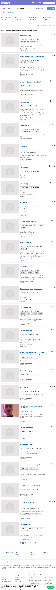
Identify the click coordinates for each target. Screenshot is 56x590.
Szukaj (52, 8)
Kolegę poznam (25, 35)
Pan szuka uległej (26, 371)
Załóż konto (18, 581)
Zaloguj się (17, 579)
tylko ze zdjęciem (51, 25)
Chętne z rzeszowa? (26, 525)
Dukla (30, 554)
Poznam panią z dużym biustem (31, 289)
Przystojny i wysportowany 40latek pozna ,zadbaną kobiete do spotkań (32, 353)
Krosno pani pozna (26, 444)
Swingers (17, 19)
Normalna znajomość (27, 502)
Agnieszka (23, 202)
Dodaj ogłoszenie (19, 577)
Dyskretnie (23, 266)
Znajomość (23, 146)
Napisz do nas (4, 577)
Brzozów (31, 552)
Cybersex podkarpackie (44, 567)
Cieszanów (46, 552)
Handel (45, 19)
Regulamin (3, 579)
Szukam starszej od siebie (28, 222)
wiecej (16, 556)
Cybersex (31, 19)
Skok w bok (18, 17)
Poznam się (24, 167)
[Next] (35, 543)
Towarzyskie (4, 17)
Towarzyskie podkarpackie (8, 565)
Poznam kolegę (25, 307)
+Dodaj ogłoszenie (48, 2)
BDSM (2, 19)
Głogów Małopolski (6, 556)
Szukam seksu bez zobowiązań (30, 82)
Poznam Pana (24, 102)
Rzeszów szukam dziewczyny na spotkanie (31, 406)
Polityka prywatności (6, 581)
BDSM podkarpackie (18, 567)
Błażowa (17, 552)
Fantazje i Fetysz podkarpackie (38, 565)
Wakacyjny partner (48, 17)
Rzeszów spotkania (26, 427)
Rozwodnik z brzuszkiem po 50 (30, 465)
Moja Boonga (36, 2)
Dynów (45, 554)
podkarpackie (11, 12)
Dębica (17, 554)
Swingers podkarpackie (31, 567)
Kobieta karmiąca (26, 242)
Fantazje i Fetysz (33, 17)
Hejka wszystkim (25, 125)
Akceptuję (50, 587)
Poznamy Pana (25, 387)
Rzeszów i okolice (26, 330)
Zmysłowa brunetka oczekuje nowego (33, 56)
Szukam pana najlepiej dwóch (30, 486)
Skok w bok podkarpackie (22, 565)
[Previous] (20, 543)
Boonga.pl (3, 12)
